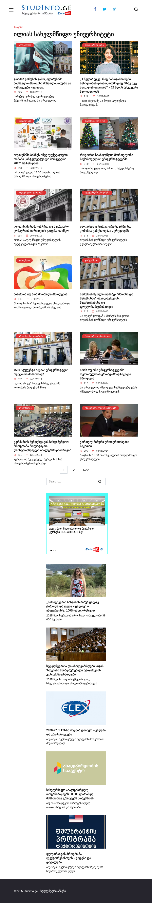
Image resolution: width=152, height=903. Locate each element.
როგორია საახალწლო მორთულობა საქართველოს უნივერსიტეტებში (106, 157)
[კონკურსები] (109, 286)
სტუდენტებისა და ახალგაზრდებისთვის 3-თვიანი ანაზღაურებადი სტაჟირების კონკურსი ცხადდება (75, 670)
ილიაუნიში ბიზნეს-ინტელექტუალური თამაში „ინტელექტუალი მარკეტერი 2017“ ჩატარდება (41, 159)
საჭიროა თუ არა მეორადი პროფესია (40, 294)
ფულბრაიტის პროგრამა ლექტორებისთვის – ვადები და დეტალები (68, 858)
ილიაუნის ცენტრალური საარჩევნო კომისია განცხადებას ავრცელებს (105, 228)
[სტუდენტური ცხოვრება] (43, 219)
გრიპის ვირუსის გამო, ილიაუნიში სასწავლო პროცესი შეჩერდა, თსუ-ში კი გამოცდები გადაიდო (42, 83)
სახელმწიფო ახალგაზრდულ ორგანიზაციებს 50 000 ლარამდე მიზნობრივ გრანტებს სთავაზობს (70, 794)
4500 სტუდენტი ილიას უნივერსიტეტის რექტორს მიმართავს (41, 372)
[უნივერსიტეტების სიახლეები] (109, 434)
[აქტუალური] (43, 71)
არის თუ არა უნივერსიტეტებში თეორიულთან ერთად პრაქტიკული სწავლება (105, 374)
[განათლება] (43, 147)
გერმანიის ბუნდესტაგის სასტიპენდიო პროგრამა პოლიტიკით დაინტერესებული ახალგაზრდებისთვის (42, 446)
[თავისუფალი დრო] (109, 147)
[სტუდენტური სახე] (109, 71)
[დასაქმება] (43, 286)
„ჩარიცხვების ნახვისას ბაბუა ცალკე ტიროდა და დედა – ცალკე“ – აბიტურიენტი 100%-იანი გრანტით (72, 606)
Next (86, 469)
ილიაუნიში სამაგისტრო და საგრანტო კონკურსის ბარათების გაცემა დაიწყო (41, 228)
